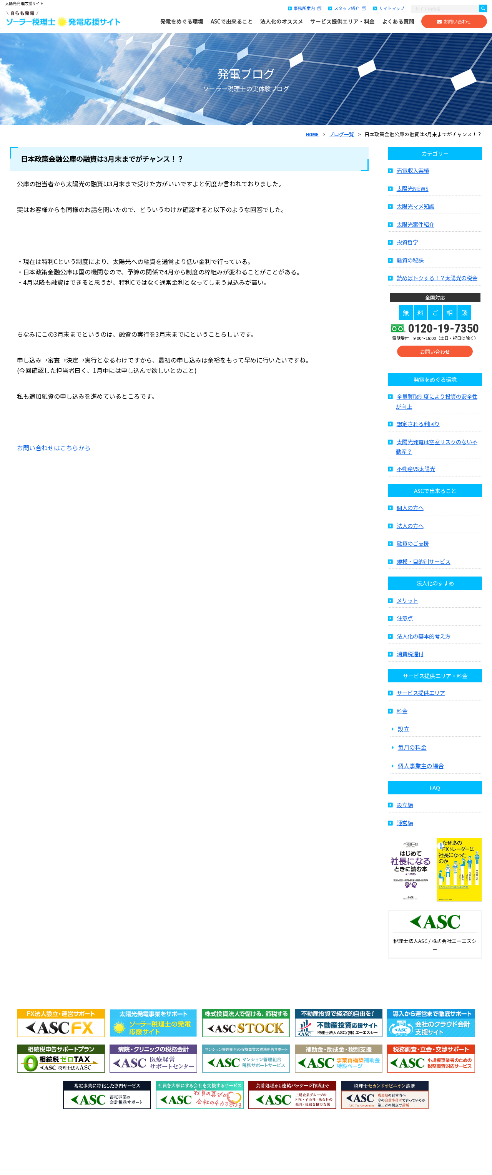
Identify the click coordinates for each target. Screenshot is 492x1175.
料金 (402, 711)
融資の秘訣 (410, 260)
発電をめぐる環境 (181, 21)
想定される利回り (418, 424)
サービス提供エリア (421, 693)
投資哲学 (407, 242)
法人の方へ (410, 525)
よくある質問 (398, 21)
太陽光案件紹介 (415, 224)
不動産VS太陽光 (416, 469)
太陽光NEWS (413, 188)
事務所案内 (305, 8)
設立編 (405, 805)
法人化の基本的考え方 (423, 636)
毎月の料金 (412, 747)
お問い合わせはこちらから (54, 447)
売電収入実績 (413, 170)
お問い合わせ (457, 21)
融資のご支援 (413, 543)
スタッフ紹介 (348, 8)
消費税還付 (410, 654)
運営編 (405, 823)
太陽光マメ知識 (415, 206)
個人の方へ (410, 507)
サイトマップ (391, 8)
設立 (403, 728)
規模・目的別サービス (423, 561)
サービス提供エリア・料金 (342, 21)
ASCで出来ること (232, 21)
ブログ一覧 (341, 134)
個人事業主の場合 (421, 765)
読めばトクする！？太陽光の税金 (437, 278)
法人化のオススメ (281, 21)
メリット (407, 600)
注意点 (405, 618)
